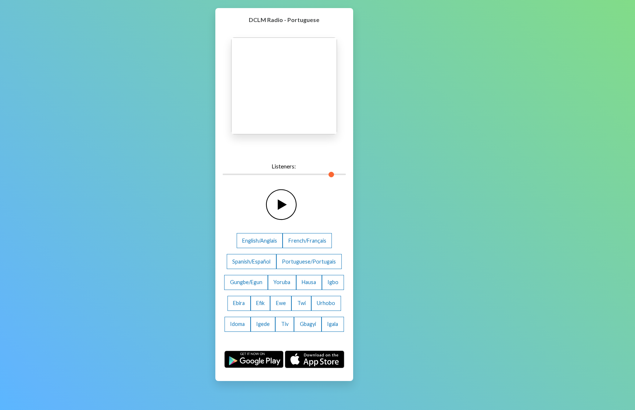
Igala (332, 324)
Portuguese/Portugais (309, 261)
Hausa (309, 282)
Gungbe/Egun (246, 282)
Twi (301, 303)
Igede (263, 324)
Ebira (239, 303)
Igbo (332, 282)
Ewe (281, 303)
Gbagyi (308, 324)
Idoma (237, 324)
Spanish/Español (251, 261)
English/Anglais (259, 240)
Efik (260, 303)
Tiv (284, 324)
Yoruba (281, 282)
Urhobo (326, 303)
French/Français (307, 240)
